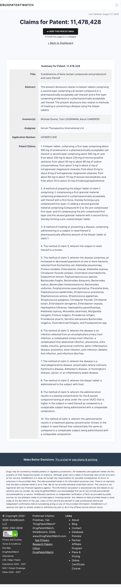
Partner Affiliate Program (77, 544)
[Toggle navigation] (117, 5)
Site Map (6, 548)
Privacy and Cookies (12, 540)
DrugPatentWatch (17, 5)
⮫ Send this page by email (60, 31)
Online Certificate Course (78, 564)
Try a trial (61, 459)
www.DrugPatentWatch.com (49, 536)
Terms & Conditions (11, 544)
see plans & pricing (84, 459)
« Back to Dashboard (60, 43)
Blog (74, 523)
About (75, 520)
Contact (76, 528)
